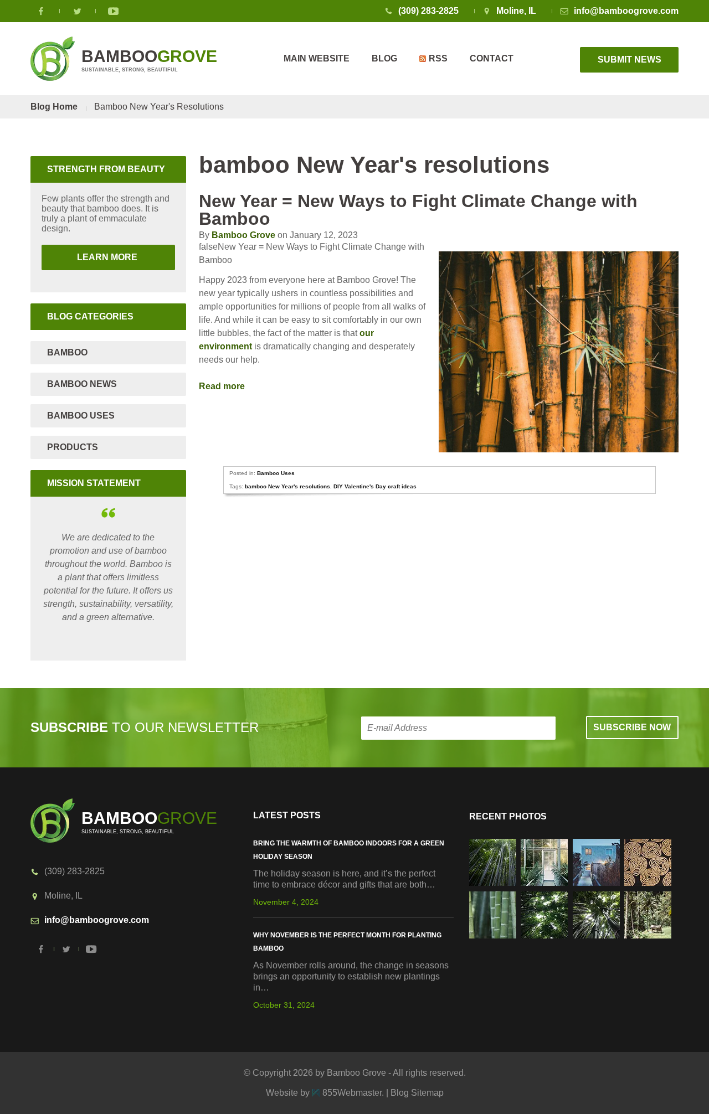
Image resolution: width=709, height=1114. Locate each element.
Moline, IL (516, 11)
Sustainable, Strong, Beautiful (149, 60)
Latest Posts (287, 815)
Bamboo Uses (276, 473)
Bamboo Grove (243, 235)
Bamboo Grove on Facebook (41, 11)
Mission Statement (94, 483)
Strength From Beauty (106, 169)
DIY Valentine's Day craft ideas (375, 486)
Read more (223, 386)
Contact (491, 58)
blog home (54, 106)
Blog (384, 58)
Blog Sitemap (417, 1092)
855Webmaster (352, 1092)
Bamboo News (82, 384)
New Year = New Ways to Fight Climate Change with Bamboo (418, 210)
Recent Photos (508, 816)
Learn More (91, 257)
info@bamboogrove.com (626, 11)
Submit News (629, 59)
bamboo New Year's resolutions (287, 486)
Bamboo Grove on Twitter (77, 11)
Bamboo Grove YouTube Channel (113, 11)
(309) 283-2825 (428, 11)
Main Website (317, 58)
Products (72, 447)
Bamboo (67, 352)
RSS (438, 58)
